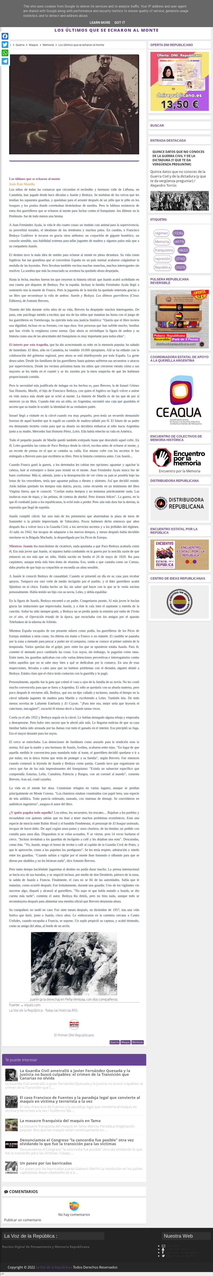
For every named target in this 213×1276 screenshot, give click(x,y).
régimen (161, 233)
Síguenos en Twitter (181, 1256)
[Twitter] (5, 44)
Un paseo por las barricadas (46, 1163)
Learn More (100, 23)
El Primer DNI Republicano (74, 1035)
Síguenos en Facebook (182, 1252)
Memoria (137, 1042)
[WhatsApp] (5, 53)
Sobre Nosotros (177, 1249)
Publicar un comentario (22, 1220)
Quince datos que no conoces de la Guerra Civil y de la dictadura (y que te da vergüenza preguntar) (178, 158)
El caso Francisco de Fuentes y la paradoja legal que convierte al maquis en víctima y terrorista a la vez (80, 1099)
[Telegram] (5, 61)
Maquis (125, 1042)
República (162, 267)
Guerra (114, 1042)
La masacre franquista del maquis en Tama (60, 1120)
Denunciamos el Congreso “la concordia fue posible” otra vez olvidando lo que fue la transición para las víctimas (77, 1141)
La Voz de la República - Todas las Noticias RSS (43, 1010)
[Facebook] (5, 36)
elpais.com (32, 1005)
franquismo (164, 250)
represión (162, 258)
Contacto (173, 1246)
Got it (119, 23)
